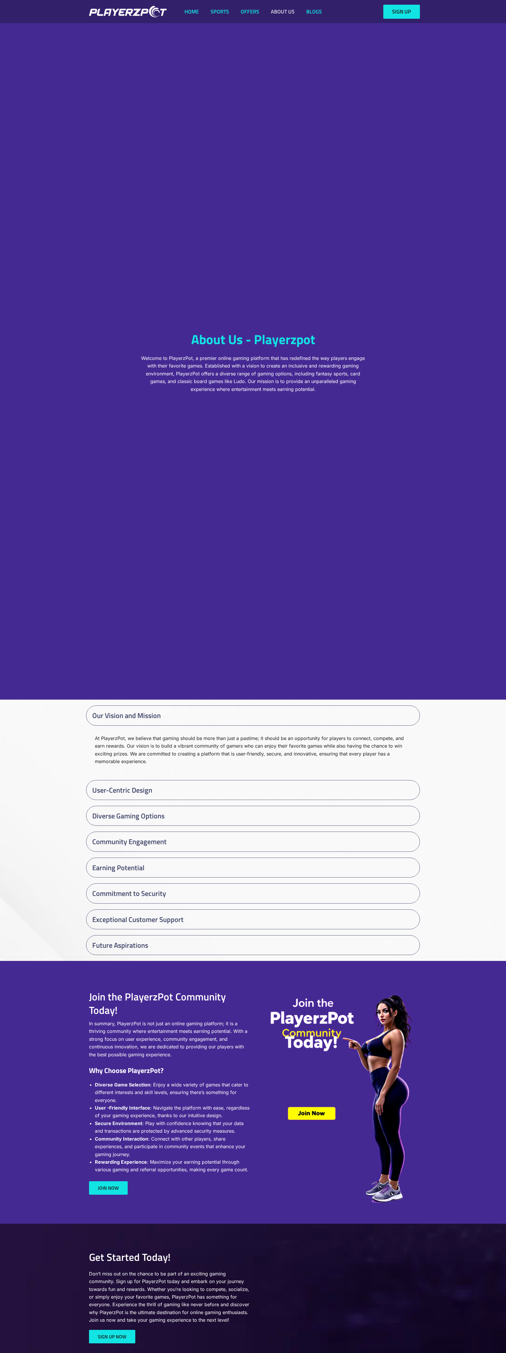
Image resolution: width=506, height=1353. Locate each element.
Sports (220, 12)
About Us (283, 12)
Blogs (314, 12)
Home (191, 12)
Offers (250, 12)
